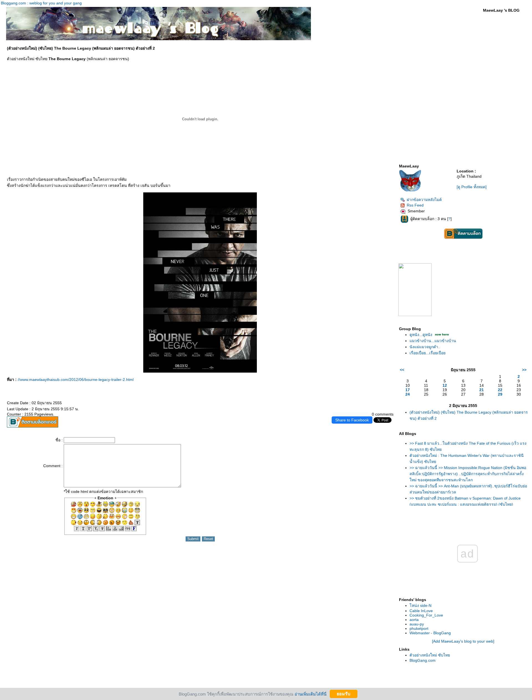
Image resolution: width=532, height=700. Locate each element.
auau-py (417, 624)
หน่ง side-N (420, 605)
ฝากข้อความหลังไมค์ (424, 199)
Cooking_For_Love (426, 615)
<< (402, 370)
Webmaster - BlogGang (430, 633)
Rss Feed (415, 205)
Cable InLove (421, 611)
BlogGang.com (423, 660)
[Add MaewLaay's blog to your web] (463, 641)
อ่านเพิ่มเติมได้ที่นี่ (310, 693)
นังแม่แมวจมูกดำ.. (425, 347)
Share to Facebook (352, 420)
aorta (414, 619)
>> (524, 370)
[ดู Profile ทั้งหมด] (472, 187)
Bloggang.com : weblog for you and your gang (41, 3)
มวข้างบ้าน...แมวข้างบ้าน (433, 340)
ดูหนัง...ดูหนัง (421, 334)
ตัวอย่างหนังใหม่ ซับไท (430, 655)
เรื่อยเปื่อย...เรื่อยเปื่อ (428, 353)
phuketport (419, 628)
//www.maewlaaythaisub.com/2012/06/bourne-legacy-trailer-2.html (76, 379)
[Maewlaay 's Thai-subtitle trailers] (415, 314)
